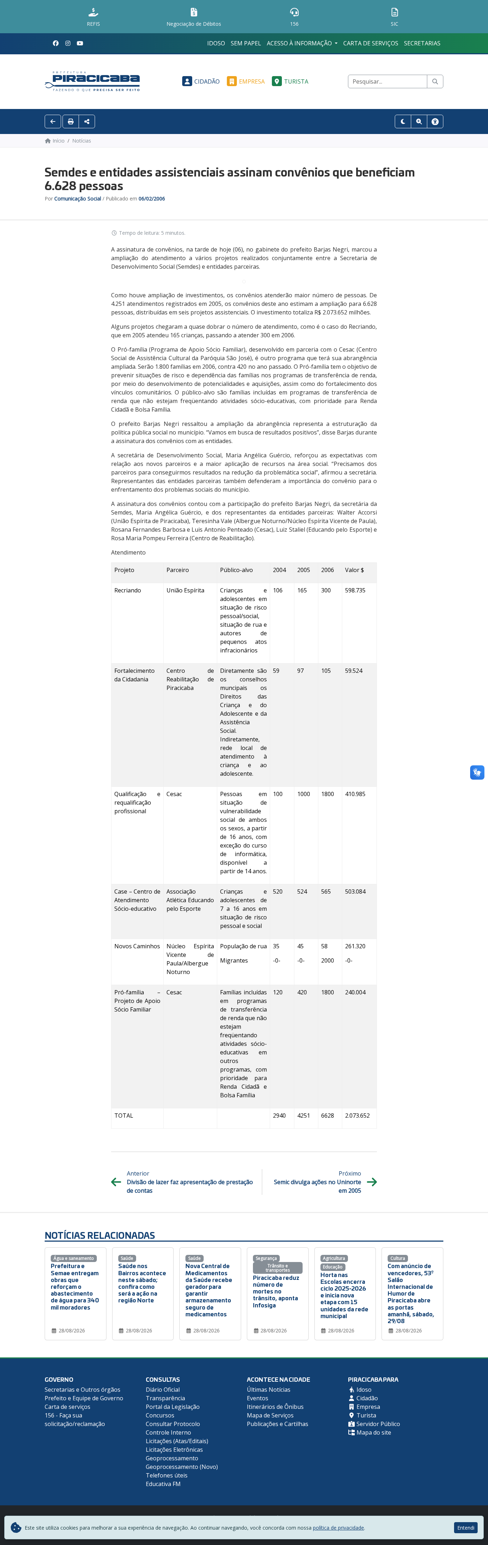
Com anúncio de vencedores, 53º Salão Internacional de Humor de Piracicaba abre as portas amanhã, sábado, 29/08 (411, 1293)
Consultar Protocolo (173, 1424)
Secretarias (422, 43)
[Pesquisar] (435, 81)
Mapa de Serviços (270, 1415)
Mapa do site (373, 1432)
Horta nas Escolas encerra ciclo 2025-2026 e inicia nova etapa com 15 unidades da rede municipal (344, 1295)
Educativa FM (163, 1484)
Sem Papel (246, 43)
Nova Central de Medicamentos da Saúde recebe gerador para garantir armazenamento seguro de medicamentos (208, 1289)
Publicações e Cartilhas (277, 1424)
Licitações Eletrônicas (174, 1450)
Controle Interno (168, 1432)
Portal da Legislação (173, 1407)
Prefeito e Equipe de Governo (84, 1398)
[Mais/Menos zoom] (419, 121)
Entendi (465, 1527)
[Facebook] (55, 43)
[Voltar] (53, 121)
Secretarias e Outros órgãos (82, 1390)
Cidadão (207, 81)
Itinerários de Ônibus (275, 1407)
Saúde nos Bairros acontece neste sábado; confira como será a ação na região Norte (142, 1282)
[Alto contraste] (403, 121)
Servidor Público (377, 1424)
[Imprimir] (71, 121)
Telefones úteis (167, 1475)
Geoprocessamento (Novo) (182, 1467)
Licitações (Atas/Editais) (177, 1441)
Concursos (160, 1415)
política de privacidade (338, 1527)
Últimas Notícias (268, 1390)
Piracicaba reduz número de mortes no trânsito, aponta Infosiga (276, 1291)
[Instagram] (68, 43)
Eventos (257, 1398)
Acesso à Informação (300, 43)
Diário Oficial (163, 1390)
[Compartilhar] (87, 121)
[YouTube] (80, 43)
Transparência (165, 1398)
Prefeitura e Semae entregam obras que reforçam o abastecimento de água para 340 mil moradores (75, 1286)
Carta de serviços (370, 43)
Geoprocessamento (172, 1458)
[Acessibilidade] (435, 121)
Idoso (216, 43)
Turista (296, 81)
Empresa (252, 81)
